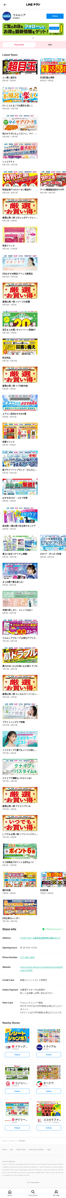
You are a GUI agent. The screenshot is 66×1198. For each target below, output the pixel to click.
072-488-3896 (27, 957)
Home (10, 1195)
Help (11, 1149)
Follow (55, 17)
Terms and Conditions (36, 1149)
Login (48, 1149)
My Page (56, 1195)
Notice (4, 1149)
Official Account (54, 929)
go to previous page (5, 4)
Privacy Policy (21, 1149)
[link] (6, 16)
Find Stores (33, 1195)
